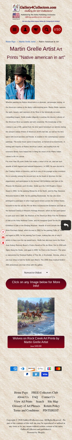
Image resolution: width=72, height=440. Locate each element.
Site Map (53, 401)
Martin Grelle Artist (27, 41)
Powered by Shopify (36, 432)
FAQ (35, 397)
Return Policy (52, 406)
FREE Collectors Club (45, 392)
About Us (23, 397)
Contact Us (48, 397)
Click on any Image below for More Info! (36, 284)
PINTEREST (51, 410)
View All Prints (23, 401)
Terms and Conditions (26, 410)
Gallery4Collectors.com (33, 419)
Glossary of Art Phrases (26, 406)
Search (40, 401)
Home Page (11, 41)
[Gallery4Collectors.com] (36, 13)
